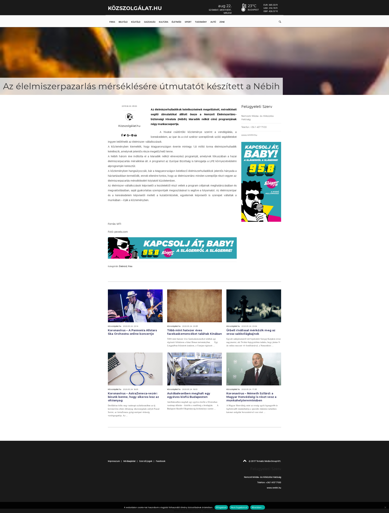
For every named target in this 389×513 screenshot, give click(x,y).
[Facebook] (122, 135)
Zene (222, 22)
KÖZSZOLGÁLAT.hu (135, 8)
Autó (213, 22)
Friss (112, 22)
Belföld (123, 22)
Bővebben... (258, 507)
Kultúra (163, 22)
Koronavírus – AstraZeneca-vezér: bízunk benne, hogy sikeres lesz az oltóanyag (133, 397)
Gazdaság (149, 22)
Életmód (176, 22)
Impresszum (114, 461)
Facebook (160, 461)
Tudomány (201, 22)
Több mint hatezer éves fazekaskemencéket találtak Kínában (194, 332)
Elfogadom (221, 507)
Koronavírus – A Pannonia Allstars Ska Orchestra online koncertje (132, 332)
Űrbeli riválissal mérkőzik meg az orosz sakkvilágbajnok (250, 332)
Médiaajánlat (129, 461)
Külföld (135, 22)
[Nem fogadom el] (385, 507)
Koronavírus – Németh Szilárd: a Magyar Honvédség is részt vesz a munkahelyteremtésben (251, 397)
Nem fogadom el (239, 507)
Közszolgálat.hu (129, 126)
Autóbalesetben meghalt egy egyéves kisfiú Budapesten (188, 395)
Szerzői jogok (145, 461)
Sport (188, 22)
